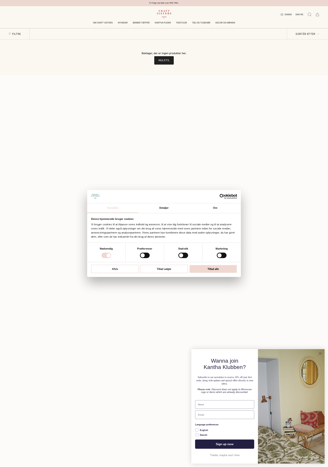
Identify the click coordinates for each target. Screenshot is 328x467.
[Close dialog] (320, 353)
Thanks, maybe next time (225, 455)
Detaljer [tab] (164, 207)
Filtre (16, 34)
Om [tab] (215, 207)
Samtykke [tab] (113, 207)
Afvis (115, 268)
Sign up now (225, 444)
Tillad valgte (164, 268)
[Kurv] (317, 14)
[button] (102, 23)
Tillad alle (213, 268)
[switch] (145, 255)
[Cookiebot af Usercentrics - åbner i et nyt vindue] (222, 196)
